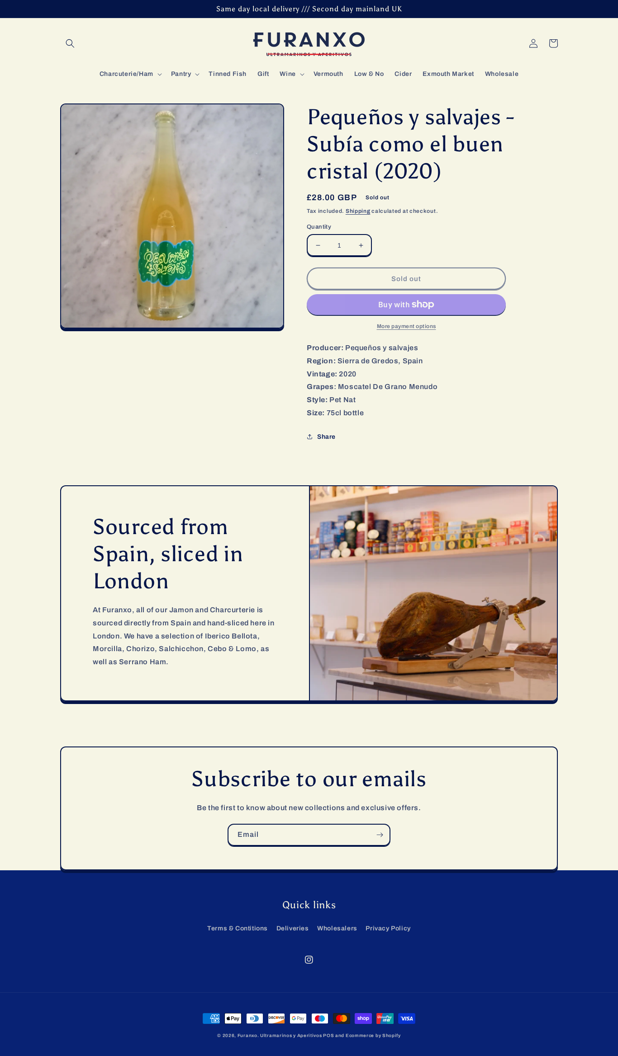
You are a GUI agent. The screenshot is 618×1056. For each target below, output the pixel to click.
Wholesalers (337, 928)
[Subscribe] (380, 835)
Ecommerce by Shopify (373, 1035)
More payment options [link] (406, 326)
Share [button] (326, 436)
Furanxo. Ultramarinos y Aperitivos (280, 1035)
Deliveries (292, 928)
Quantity (319, 227)
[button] (70, 43)
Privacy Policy (388, 928)
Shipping (358, 211)
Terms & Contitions (237, 928)
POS (328, 1035)
